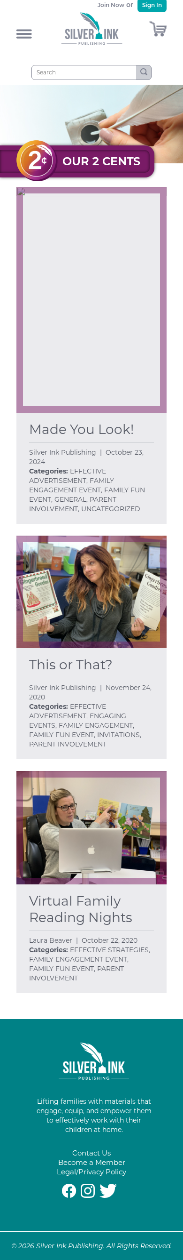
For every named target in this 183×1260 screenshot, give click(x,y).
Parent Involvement (68, 744)
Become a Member (91, 1162)
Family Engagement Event (78, 959)
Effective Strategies (109, 950)
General (70, 499)
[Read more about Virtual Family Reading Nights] (91, 827)
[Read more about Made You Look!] (91, 300)
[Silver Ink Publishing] (94, 1077)
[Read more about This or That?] (91, 592)
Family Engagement (96, 725)
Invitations (118, 734)
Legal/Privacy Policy (91, 1171)
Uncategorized (110, 509)
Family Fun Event (61, 734)
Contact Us (91, 1152)
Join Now (111, 4)
